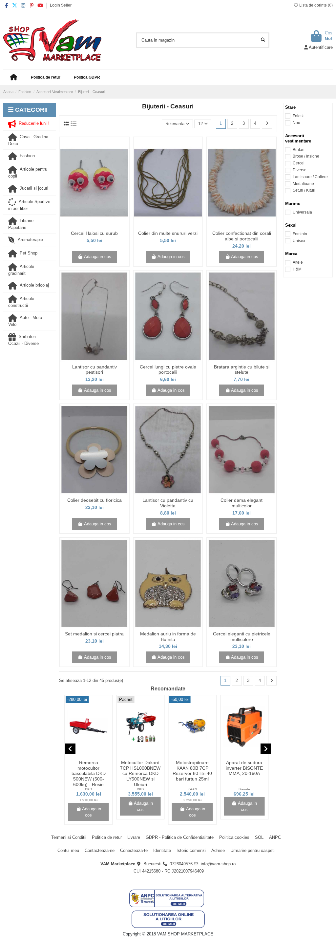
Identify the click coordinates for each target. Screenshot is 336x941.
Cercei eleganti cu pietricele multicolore (241, 636)
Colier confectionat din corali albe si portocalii (241, 236)
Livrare (133, 837)
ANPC (275, 837)
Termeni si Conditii (68, 837)
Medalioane (303, 183)
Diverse (299, 170)
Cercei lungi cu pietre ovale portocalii (168, 369)
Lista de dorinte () (315, 5)
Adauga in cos (97, 256)
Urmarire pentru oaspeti (252, 850)
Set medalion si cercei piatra (94, 633)
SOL (259, 837)
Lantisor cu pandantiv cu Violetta (167, 503)
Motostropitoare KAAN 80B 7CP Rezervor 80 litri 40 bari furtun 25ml (192, 770)
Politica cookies (234, 837)
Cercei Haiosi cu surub (94, 233)
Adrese (218, 850)
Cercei (298, 163)
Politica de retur (107, 837)
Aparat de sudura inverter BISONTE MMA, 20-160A (244, 768)
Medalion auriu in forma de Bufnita (168, 636)
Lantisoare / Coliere (310, 177)
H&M (297, 269)
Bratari (298, 149)
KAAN (192, 789)
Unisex (299, 240)
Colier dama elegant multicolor (241, 503)
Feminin (300, 234)
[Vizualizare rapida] (98, 226)
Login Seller (61, 5)
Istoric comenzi (191, 850)
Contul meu (68, 850)
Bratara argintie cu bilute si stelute (241, 369)
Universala (302, 212)
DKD (88, 789)
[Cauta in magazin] (263, 39)
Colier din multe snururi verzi (168, 233)
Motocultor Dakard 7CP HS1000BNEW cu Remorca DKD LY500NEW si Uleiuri (140, 773)
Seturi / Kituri (304, 190)
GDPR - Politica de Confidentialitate (180, 837)
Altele (298, 262)
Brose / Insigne (306, 156)
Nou (296, 123)
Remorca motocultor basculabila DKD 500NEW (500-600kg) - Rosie (89, 773)
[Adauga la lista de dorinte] (89, 226)
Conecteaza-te (134, 850)
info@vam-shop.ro (218, 863)
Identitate (162, 850)
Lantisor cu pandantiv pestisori (94, 369)
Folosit (298, 116)
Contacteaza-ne (100, 850)
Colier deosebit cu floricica (94, 500)
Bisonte (244, 789)
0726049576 (181, 863)
